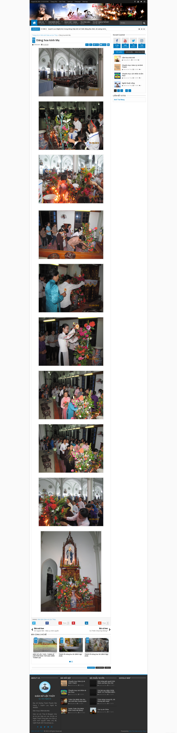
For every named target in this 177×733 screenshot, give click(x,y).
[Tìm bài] (144, 23)
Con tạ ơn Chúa (103, 709)
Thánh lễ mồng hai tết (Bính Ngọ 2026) (70, 655)
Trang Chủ (53, 1)
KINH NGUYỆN (139, 52)
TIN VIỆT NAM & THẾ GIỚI (101, 22)
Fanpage (77, 1)
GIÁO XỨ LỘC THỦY (37, 731)
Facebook (99, 667)
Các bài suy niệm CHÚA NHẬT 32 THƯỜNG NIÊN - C (107, 692)
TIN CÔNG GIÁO (85, 22)
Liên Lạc (70, 1)
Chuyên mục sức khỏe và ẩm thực (132, 74)
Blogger (91, 667)
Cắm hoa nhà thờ (128, 58)
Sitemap (85, 1)
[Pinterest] (48, 727)
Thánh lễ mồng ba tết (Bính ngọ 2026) (44, 655)
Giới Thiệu (62, 1)
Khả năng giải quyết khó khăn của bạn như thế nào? (106, 683)
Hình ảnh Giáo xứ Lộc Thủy (47, 619)
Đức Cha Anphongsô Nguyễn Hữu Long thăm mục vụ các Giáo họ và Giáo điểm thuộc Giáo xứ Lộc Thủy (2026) (97, 656)
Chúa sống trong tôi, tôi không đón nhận (106, 700)
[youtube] (138, 1)
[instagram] (144, 1)
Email (104, 44)
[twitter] (141, 1)
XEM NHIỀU (129, 52)
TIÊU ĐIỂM (119, 52)
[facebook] (134, 1)
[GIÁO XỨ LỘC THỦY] (34, 22)
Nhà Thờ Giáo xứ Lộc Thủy (137, 731)
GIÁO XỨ (41, 22)
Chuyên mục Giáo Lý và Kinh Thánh (132, 66)
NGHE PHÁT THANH (71, 22)
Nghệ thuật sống (128, 83)
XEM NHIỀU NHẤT (54, 22)
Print (96, 44)
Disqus (108, 667)
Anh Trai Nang (119, 100)
